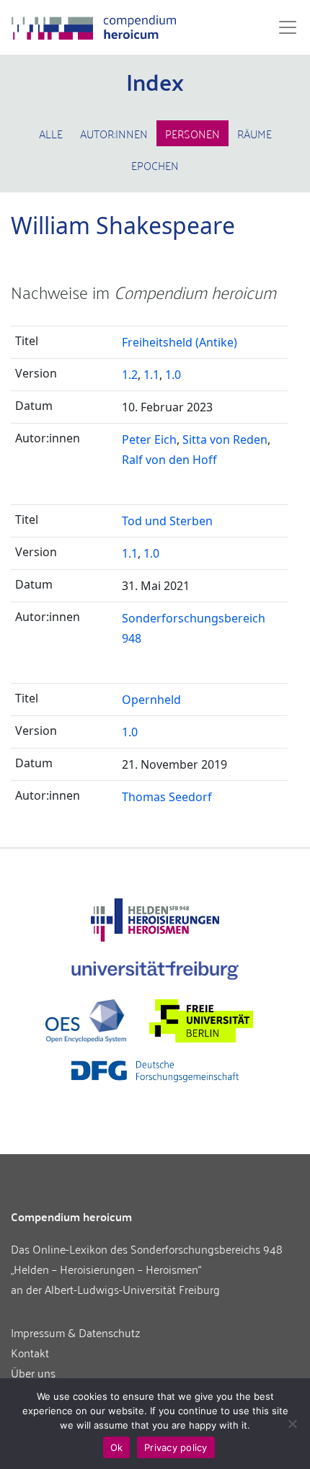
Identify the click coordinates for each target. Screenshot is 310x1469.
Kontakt (30, 1352)
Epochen (155, 165)
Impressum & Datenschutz (76, 1332)
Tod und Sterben (167, 521)
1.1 (151, 375)
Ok (116, 1447)
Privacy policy (176, 1447)
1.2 (130, 375)
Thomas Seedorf (167, 797)
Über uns (33, 1372)
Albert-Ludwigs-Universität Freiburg (132, 1289)
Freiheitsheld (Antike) (179, 342)
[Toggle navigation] (283, 27)
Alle (51, 133)
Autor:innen (114, 133)
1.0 (173, 375)
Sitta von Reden (224, 439)
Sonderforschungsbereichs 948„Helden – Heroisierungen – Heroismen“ (147, 1258)
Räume (254, 133)
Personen (192, 133)
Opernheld (151, 699)
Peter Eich (149, 439)
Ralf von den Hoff (169, 460)
